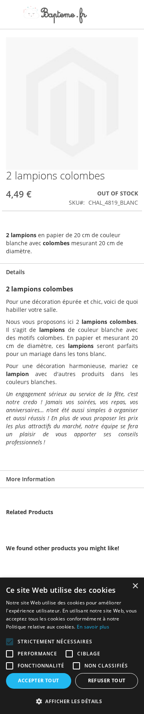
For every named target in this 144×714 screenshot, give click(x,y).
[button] (72, 701)
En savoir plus (93, 626)
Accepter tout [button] (38, 680)
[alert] (72, 646)
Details (15, 272)
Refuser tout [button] (107, 680)
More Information (30, 479)
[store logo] (55, 15)
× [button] (135, 586)
